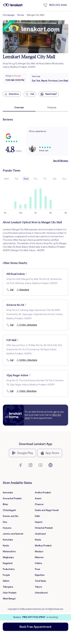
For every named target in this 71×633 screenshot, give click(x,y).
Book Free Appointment (35, 626)
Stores (20, 15)
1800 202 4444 (58, 4)
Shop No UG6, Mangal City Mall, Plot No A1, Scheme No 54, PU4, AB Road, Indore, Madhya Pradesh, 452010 (34, 281)
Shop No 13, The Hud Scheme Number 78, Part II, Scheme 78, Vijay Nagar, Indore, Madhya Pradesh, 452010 (34, 382)
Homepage (8, 15)
